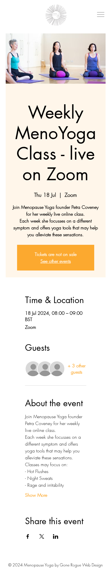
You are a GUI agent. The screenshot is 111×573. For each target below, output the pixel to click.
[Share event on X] (41, 536)
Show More (36, 495)
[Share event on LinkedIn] (55, 536)
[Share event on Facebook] (27, 536)
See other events (55, 261)
